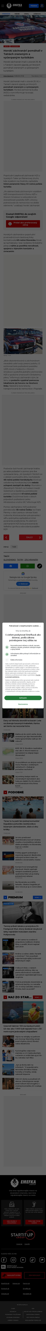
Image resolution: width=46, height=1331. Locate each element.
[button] (23, 660)
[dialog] (23, 665)
